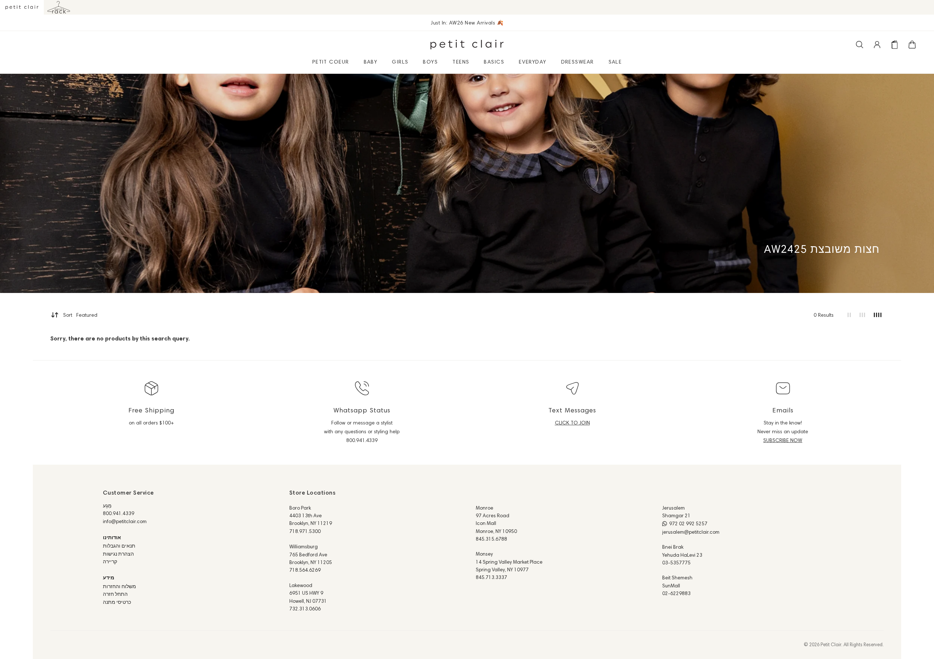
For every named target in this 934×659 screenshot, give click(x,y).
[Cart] (912, 45)
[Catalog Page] (894, 45)
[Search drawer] (859, 45)
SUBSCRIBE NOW (782, 440)
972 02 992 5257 (688, 523)
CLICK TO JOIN (572, 422)
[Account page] (877, 45)
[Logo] (467, 44)
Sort (80, 315)
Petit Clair (831, 644)
